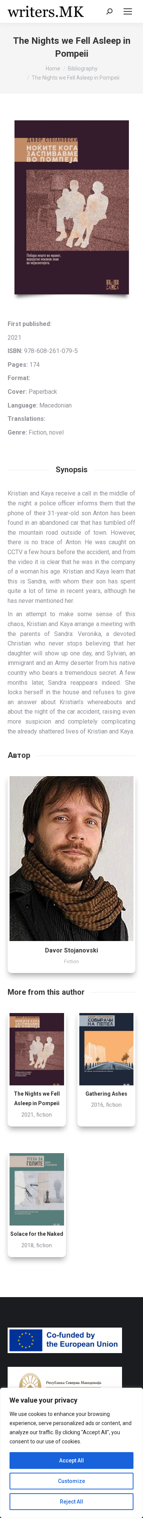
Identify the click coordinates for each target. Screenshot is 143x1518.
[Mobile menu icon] (127, 11)
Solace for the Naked (36, 1234)
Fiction (71, 961)
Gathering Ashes (106, 1094)
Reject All (71, 1502)
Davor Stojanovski (71, 950)
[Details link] (72, 859)
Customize (71, 1481)
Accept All (71, 1460)
